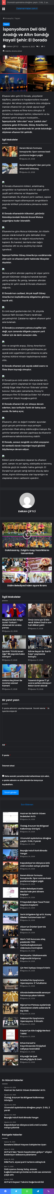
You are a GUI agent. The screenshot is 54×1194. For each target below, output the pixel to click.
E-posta (6, 755)
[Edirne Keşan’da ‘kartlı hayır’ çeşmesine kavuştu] (40, 642)
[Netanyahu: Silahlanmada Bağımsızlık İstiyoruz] (10, 959)
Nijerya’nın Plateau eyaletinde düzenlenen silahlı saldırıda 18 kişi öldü (35, 1008)
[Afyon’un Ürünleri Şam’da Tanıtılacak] (10, 930)
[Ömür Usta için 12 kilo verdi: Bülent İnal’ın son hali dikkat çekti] (40, 610)
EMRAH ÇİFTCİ (12, 46)
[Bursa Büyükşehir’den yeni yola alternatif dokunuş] (9, 168)
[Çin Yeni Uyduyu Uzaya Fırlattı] (10, 971)
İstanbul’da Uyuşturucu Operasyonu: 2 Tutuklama (33, 981)
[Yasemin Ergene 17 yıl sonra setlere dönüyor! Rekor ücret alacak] (40, 671)
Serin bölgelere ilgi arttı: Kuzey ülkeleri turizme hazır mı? (35, 916)
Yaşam (17, 18)
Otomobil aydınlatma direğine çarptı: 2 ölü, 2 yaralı (28, 2)
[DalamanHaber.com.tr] (27, 8)
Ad (4, 745)
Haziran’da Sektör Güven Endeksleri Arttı (33, 815)
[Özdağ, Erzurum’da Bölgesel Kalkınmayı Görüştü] (10, 829)
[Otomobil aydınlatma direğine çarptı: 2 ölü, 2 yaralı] (10, 842)
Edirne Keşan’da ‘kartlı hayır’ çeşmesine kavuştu (39, 654)
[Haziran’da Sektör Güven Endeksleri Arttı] (10, 817)
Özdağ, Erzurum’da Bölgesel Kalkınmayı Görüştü (34, 827)
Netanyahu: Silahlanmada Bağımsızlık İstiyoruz (33, 957)
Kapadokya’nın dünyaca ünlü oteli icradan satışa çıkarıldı (35, 864)
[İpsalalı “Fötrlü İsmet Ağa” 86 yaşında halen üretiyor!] (14, 642)
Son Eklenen (27, 804)
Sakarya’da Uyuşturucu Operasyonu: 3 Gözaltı (32, 1020)
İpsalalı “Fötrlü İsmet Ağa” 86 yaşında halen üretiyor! (13, 654)
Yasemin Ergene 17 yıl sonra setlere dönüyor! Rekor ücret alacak (39, 683)
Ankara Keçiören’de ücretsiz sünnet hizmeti (12, 683)
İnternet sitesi (8, 766)
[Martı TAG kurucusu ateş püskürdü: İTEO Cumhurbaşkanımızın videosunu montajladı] (10, 943)
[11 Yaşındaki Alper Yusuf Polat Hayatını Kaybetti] (10, 906)
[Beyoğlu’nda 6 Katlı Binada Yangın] (10, 854)
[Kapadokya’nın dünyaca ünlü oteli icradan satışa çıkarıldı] (10, 867)
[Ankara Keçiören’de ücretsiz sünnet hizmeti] (14, 671)
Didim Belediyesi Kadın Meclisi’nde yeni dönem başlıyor (32, 891)
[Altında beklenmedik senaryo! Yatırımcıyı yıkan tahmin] (10, 996)
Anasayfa (9, 18)
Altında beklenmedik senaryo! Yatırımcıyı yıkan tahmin (35, 994)
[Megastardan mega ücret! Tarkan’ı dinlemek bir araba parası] (14, 610)
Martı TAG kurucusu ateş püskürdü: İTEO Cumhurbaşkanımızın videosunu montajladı (32, 943)
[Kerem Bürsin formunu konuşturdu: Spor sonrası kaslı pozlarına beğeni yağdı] (9, 151)
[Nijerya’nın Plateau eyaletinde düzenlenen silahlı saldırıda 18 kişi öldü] (10, 1009)
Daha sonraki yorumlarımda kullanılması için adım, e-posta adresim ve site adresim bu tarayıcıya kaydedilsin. (26, 780)
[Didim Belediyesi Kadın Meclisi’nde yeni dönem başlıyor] (10, 892)
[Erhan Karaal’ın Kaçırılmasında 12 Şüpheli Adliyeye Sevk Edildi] (10, 1047)
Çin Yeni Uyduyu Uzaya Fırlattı (35, 967)
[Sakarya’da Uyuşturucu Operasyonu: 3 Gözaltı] (10, 1022)
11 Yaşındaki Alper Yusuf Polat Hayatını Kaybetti (35, 903)
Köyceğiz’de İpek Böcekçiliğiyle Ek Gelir (31, 1058)
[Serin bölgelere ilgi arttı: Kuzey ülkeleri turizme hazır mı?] (10, 918)
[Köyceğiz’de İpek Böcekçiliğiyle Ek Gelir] (10, 1060)
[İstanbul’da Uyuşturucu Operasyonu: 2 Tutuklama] (10, 984)
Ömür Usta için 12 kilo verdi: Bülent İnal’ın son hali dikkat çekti (39, 622)
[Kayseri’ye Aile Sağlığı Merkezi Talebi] (10, 1034)
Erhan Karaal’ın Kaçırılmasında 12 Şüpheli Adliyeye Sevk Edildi (33, 1046)
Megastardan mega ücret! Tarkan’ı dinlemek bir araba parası (12, 623)
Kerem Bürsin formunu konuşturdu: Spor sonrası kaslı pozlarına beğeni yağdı (35, 152)
